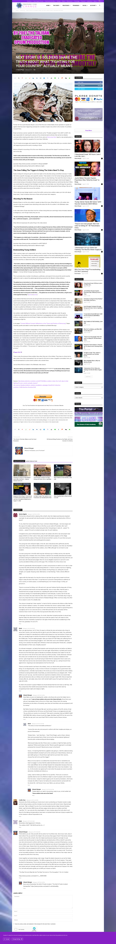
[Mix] (62, 78)
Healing (58, 1)
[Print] (51, 78)
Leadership (89, 1)
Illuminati (49, 53)
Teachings (72, 53)
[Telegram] (44, 78)
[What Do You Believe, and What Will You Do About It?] (78, 331)
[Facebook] (15, 78)
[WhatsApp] (25, 78)
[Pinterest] (22, 78)
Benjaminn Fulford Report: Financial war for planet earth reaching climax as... (93, 346)
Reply (20, 623)
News (53, 53)
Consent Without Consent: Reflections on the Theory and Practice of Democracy (43, 323)
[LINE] (55, 78)
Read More (88, 130)
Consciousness (31, 53)
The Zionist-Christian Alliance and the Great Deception (24, 440)
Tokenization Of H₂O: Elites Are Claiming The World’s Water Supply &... (89, 249)
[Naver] (69, 78)
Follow (99, 85)
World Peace (78, 53)
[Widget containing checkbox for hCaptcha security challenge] (25, 929)
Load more (88, 376)
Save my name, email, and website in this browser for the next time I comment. (35, 924)
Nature (95, 1)
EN (100, 1)
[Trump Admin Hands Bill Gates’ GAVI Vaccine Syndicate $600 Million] (89, 193)
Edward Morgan (20, 69)
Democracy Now (51, 137)
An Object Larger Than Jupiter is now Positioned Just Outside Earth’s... (92, 354)
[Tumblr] (58, 78)
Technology (76, 1)
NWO (63, 53)
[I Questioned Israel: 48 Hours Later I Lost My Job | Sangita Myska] (89, 146)
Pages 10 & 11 (17, 352)
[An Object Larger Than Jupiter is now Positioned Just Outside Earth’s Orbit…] (43, 489)
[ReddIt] (29, 78)
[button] (99, 5)
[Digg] (65, 78)
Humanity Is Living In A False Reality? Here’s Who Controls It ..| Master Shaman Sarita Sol (22, 479)
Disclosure (37, 53)
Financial (83, 1)
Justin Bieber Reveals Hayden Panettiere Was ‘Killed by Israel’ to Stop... (87, 180)
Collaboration (24, 53)
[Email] (40, 78)
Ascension (29, 1)
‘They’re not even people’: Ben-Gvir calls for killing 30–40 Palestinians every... (87, 226)
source (30, 294)
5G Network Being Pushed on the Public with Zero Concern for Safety (60, 440)
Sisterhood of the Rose (50, 1)
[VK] (36, 78)
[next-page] (17, 504)
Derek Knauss (77, 273)
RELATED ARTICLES (19, 461)
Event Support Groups (38, 1)
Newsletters (58, 53)
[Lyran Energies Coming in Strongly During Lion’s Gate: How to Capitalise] (43, 470)
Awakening (22, 10)
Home (48, 5)
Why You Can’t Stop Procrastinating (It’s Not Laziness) (87, 270)
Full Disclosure (43, 53)
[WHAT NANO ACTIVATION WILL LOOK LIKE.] (63, 470)
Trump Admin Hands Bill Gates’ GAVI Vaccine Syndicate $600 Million (88, 203)
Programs (76, 5)
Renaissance (69, 1)
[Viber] (47, 78)
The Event (56, 5)
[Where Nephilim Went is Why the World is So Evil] (63, 489)
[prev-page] (14, 504)
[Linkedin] (33, 78)
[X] (18, 78)
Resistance (66, 5)
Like (100, 82)
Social (85, 5)
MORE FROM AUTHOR (31, 461)
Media (63, 1)
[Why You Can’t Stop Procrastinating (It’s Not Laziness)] (89, 261)
